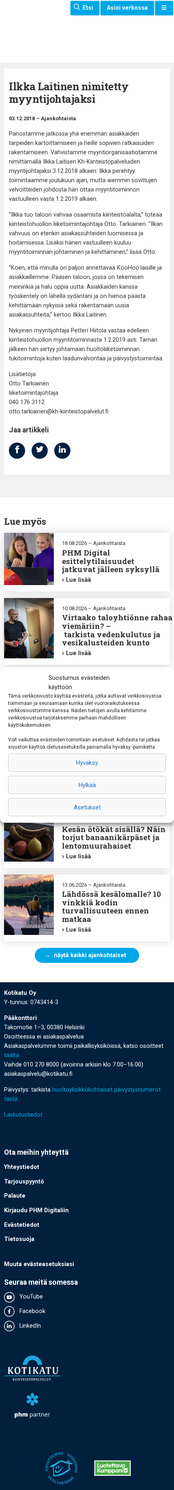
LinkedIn (29, 1325)
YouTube (30, 1296)
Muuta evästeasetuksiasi (39, 1264)
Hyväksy (87, 762)
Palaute (14, 1195)
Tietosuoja (19, 1239)
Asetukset (87, 807)
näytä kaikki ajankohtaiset (90, 955)
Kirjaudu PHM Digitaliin (36, 1210)
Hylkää (87, 785)
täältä (11, 1055)
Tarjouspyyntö (24, 1181)
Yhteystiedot (21, 1167)
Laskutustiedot (23, 1114)
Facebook (31, 1311)
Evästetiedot (21, 1225)
